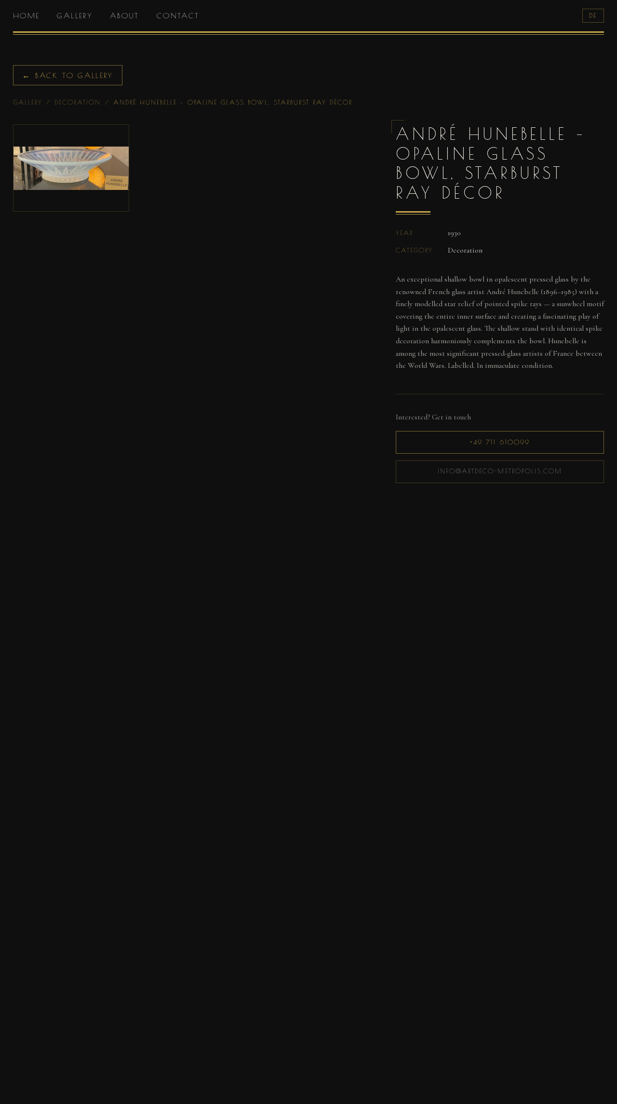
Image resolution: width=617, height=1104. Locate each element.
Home (26, 15)
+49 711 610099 (499, 442)
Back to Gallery (67, 75)
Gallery (75, 15)
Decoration (77, 102)
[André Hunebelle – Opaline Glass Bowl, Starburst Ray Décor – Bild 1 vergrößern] (71, 167)
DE (593, 15)
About (124, 15)
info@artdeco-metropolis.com (500, 471)
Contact (178, 15)
